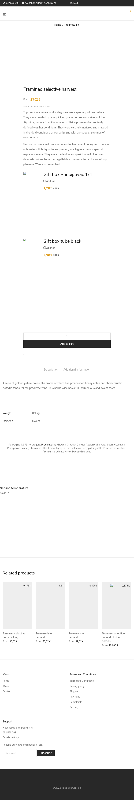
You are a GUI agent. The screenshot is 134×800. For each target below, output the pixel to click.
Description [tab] (51, 369)
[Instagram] (130, 3)
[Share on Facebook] (31, 353)
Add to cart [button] (8, 640)
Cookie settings (11, 737)
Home (57, 24)
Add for (51, 185)
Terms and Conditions (82, 680)
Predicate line (72, 24)
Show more (22, 640)
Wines (6, 686)
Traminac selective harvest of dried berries (113, 637)
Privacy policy (77, 686)
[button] (32, 202)
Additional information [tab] (77, 369)
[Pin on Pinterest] (41, 353)
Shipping (74, 691)
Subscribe (46, 753)
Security (74, 707)
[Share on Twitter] (36, 353)
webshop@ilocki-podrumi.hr (40, 3)
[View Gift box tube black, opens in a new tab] (85, 242)
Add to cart (67, 343)
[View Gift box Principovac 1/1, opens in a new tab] (96, 175)
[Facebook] (126, 3)
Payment (75, 696)
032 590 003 (12, 3)
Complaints (76, 701)
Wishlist (74, 3)
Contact (7, 691)
